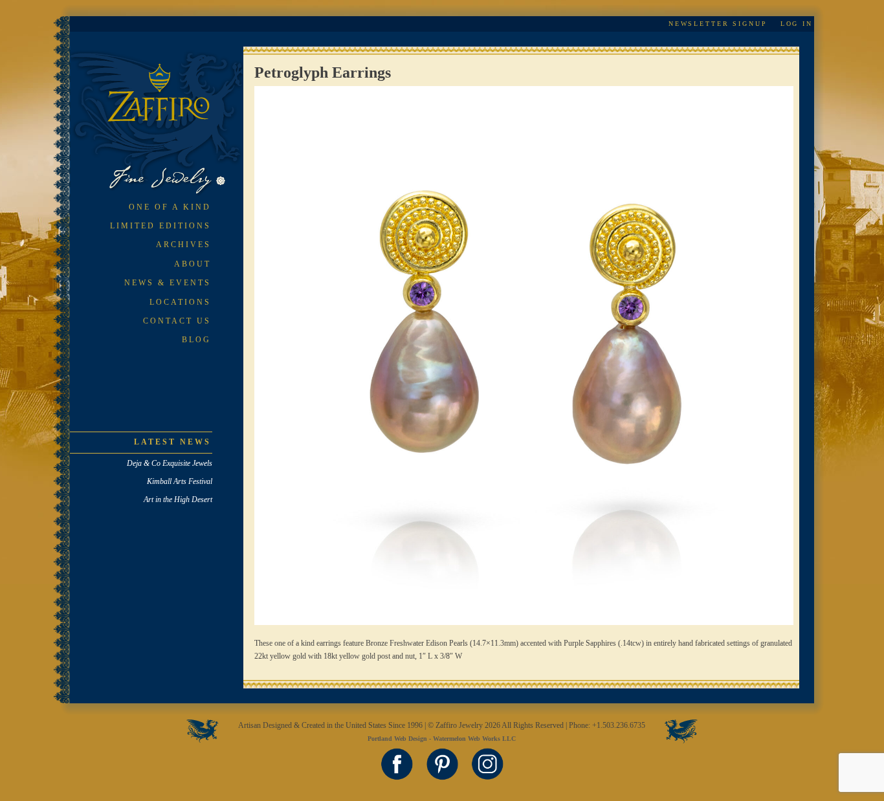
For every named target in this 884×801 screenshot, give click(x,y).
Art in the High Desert (178, 499)
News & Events (167, 282)
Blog (196, 339)
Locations (180, 302)
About (192, 264)
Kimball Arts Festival (179, 481)
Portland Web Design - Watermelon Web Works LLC (442, 738)
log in (796, 23)
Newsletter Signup (718, 23)
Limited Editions (160, 225)
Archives (183, 244)
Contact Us (177, 320)
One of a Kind (170, 207)
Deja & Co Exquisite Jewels (169, 463)
